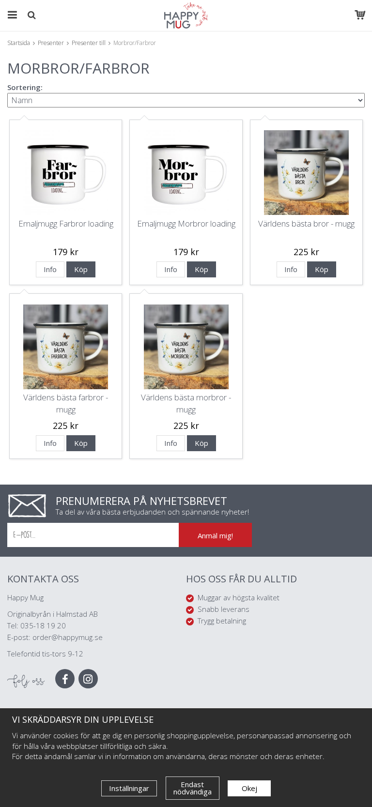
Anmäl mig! (215, 535)
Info (50, 269)
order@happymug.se (67, 637)
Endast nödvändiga (192, 787)
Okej (249, 788)
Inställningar (129, 788)
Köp (81, 269)
